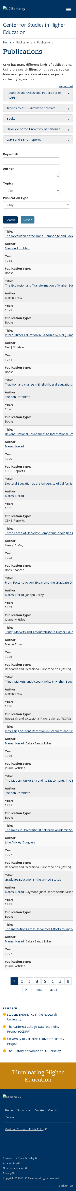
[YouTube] (22, 1104)
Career (9, 1117)
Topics (8, 183)
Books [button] (10, 118)
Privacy (8, 1173)
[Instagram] (30, 1104)
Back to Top (66, 1185)
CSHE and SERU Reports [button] (23, 139)
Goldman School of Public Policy (26, 1129)
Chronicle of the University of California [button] (33, 129)
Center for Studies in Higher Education (34, 28)
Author (8, 169)
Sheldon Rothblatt (17, 248)
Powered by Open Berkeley (20, 1158)
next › (41, 990)
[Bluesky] (38, 1104)
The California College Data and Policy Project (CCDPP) (33, 1028)
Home (7, 42)
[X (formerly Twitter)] (6, 1104)
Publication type (15, 198)
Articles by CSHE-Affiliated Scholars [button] (31, 108)
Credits (53, 1110)
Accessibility (11, 1163)
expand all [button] (66, 86)
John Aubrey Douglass (20, 842)
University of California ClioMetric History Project (35, 1041)
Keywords (10, 154)
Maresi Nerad (14, 446)
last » (55, 990)
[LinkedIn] (14, 1104)
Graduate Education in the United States (33, 879)
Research (10, 1008)
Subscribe (23, 1110)
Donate (39, 1110)
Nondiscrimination (15, 1168)
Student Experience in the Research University (32, 1016)
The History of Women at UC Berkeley (34, 1051)
